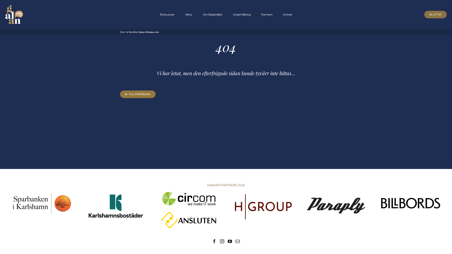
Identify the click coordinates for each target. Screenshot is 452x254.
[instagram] (222, 241)
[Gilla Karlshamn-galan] (14, 7)
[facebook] (214, 241)
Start (123, 32)
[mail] (238, 241)
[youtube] (230, 241)
